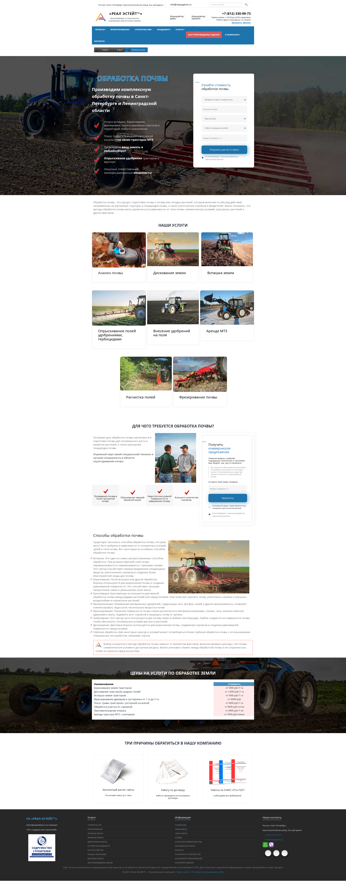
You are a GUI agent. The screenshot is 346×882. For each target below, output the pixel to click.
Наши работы (181, 829)
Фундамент (163, 29)
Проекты (99, 29)
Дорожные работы (96, 858)
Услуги (179, 29)
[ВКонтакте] (276, 853)
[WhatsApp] (265, 844)
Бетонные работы (95, 833)
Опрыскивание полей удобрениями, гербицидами (117, 334)
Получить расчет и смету (224, 149)
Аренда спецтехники (97, 854)
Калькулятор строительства (188, 854)
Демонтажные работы (97, 842)
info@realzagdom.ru (180, 4)
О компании (232, 34)
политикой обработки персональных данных (221, 158)
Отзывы (178, 837)
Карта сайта (183, 872)
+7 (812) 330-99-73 (236, 13)
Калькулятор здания (184, 863)
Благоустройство (96, 850)
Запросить (228, 498)
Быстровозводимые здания (203, 34)
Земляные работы (96, 837)
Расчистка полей (140, 397)
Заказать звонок (241, 22)
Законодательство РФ (185, 846)
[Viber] (271, 844)
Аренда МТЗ (216, 330)
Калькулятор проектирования (188, 858)
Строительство (143, 29)
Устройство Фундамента (99, 846)
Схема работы (181, 833)
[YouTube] (268, 853)
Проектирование (119, 29)
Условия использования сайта (208, 872)
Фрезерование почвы (198, 397)
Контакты (99, 41)
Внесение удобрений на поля (171, 332)
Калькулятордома (177, 17)
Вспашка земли (220, 272)
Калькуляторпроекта (198, 17)
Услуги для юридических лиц (188, 842)
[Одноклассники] (285, 853)
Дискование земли (169, 272)
